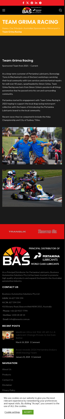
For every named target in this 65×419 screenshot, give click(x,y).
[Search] (60, 10)
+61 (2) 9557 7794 (19, 310)
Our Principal (16, 28)
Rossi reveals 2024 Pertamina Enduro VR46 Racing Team (36, 351)
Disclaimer (7, 385)
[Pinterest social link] (32, 3)
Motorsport (52, 28)
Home (5, 28)
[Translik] (17, 231)
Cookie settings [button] (12, 412)
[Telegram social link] (40, 3)
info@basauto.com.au (19, 319)
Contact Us (7, 380)
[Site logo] (32, 10)
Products (6, 374)
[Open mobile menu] (4, 10)
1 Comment (35, 342)
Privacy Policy (8, 390)
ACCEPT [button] (28, 412)
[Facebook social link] (23, 3)
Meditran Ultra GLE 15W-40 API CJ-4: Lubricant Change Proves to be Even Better (36, 335)
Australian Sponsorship (35, 28)
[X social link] (27, 3)
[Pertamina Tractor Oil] (47, 231)
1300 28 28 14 (18, 315)
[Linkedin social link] (36, 3)
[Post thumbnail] (8, 337)
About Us (6, 369)
